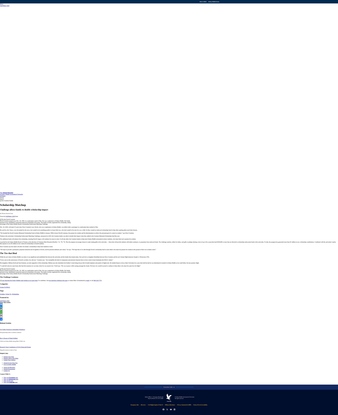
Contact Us (7, 370)
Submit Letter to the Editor (11, 358)
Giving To (8, 294)
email (87, 280)
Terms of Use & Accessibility (200, 405)
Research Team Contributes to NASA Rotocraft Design (15, 347)
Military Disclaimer (170, 405)
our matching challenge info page (58, 280)
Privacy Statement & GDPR (184, 405)
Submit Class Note (9, 357)
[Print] (169, 314)
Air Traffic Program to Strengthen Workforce (12, 329)
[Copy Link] (169, 309)
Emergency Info (135, 405)
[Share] (169, 319)
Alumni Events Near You (11, 363)
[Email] (169, 317)
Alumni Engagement (9, 369)
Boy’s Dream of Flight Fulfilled (9, 338)
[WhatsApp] (169, 312)
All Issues (2, 196)
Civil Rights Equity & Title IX (155, 405)
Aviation (2, 294)
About (9, 367)
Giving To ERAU (5, 287)
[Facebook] (169, 304)
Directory (143, 405)
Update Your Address (9, 360)
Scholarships (15, 294)
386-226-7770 (97, 280)
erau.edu (169, 401)
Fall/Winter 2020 (4, 6)
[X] (167, 409)
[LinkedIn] (169, 307)
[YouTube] (171, 409)
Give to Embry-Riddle (10, 364)
